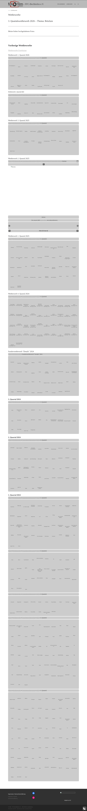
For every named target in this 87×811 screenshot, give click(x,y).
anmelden (43, 220)
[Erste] (9, 226)
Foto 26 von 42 (43, 231)
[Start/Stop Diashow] (44, 164)
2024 (38, 161)
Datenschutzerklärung (12, 798)
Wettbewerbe (17, 58)
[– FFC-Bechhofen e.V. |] (15, 4)
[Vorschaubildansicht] (77, 161)
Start (9, 10)
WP (15, 808)
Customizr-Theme (28, 808)
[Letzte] (77, 226)
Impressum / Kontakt (12, 796)
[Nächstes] (77, 231)
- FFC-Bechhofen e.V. (16, 806)
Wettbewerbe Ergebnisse (17, 50)
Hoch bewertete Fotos (54, 161)
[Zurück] (10, 231)
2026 (38, 58)
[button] (84, 808)
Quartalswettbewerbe (28, 58)
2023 (38, 551)
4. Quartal (44, 161)
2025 (38, 95)
